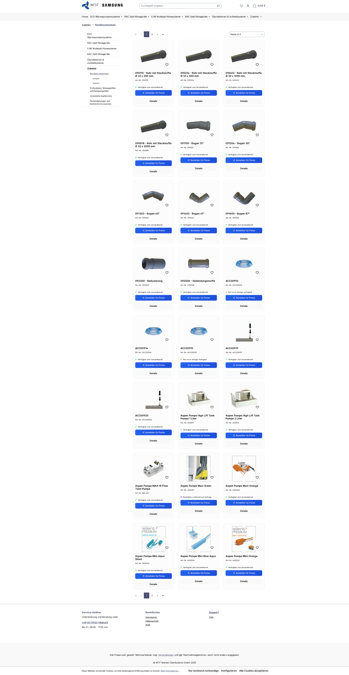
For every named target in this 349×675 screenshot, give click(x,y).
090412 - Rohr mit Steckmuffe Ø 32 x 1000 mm (244, 74)
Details (153, 101)
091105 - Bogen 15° (192, 143)
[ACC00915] (198, 331)
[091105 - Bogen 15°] (198, 126)
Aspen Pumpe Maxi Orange (242, 485)
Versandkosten (166, 655)
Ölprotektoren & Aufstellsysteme (95, 61)
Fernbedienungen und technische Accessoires (100, 102)
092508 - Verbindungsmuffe (197, 280)
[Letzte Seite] (163, 34)
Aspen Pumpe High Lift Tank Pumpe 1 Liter (197, 417)
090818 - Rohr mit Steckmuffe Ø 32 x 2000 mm (153, 145)
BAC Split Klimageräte (98, 54)
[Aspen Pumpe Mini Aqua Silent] (153, 539)
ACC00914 (141, 348)
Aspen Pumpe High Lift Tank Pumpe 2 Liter (243, 417)
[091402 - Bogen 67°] (198, 196)
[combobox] (177, 5)
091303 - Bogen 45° (147, 213)
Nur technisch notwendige (204, 670)
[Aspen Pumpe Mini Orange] (244, 539)
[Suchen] (218, 5)
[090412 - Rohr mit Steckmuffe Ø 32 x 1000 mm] (244, 55)
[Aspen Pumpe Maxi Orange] (244, 468)
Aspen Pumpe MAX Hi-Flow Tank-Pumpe (151, 487)
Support (214, 612)
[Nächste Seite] (157, 34)
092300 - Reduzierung (149, 280)
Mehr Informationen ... (170, 671)
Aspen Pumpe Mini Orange (242, 556)
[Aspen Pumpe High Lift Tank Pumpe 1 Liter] (198, 398)
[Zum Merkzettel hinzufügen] (167, 64)
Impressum (151, 617)
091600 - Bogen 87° (238, 213)
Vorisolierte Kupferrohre (101, 96)
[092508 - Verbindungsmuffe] (198, 263)
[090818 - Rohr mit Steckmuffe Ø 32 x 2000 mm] (153, 126)
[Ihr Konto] (248, 5)
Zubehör (92, 68)
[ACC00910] (244, 263)
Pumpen (96, 79)
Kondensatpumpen (99, 74)
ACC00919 (232, 348)
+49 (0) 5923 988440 (95, 622)
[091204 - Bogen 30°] (244, 126)
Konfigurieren (229, 670)
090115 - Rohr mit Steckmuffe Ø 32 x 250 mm (153, 74)
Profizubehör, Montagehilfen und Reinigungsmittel (103, 89)
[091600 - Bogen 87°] (244, 196)
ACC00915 (186, 348)
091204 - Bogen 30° (238, 143)
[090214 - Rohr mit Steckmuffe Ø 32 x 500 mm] (198, 55)
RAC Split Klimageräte (98, 43)
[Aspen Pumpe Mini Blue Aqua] (198, 539)
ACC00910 (232, 280)
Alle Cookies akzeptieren (253, 670)
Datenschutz (152, 621)
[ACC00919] (244, 331)
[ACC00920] (153, 398)
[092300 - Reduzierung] (153, 263)
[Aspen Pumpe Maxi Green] (198, 468)
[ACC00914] (153, 331)
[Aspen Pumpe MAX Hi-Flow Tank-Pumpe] (153, 468)
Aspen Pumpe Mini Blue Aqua (198, 556)
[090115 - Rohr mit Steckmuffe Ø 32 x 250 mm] (153, 55)
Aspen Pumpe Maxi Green (195, 485)
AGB (147, 624)
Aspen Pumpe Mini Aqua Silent (150, 558)
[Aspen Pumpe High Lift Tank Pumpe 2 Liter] (244, 398)
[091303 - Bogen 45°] (153, 196)
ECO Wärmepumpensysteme (99, 36)
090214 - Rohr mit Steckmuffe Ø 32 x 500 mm (198, 74)
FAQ (211, 617)
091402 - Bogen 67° (192, 213)
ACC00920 (141, 415)
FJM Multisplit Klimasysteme (101, 48)
